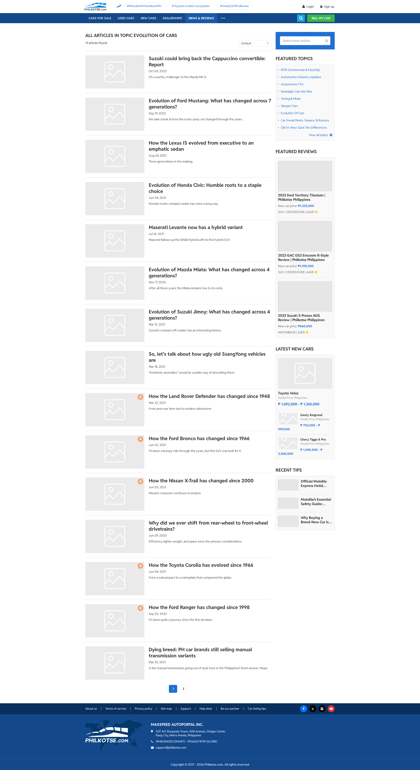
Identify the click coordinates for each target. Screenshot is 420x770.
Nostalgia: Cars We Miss (296, 91)
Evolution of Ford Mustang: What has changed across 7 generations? (210, 104)
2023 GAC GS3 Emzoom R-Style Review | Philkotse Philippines (303, 257)
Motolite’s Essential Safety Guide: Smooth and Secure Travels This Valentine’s (316, 501)
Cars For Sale (100, 18)
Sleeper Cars (289, 106)
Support (185, 708)
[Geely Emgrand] (288, 418)
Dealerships (172, 18)
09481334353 (164, 741)
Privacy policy (143, 708)
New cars (148, 18)
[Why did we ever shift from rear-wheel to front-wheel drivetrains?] (114, 536)
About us (91, 708)
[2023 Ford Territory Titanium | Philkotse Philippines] (305, 176)
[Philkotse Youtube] (331, 708)
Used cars (126, 18)
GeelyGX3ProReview (235, 6)
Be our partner (230, 708)
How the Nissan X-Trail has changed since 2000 (201, 481)
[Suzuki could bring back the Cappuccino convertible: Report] (114, 72)
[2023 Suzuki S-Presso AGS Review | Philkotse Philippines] (305, 296)
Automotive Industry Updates (301, 77)
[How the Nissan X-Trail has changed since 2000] (114, 494)
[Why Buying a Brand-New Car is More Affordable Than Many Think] (288, 521)
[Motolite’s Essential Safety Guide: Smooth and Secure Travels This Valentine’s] (288, 503)
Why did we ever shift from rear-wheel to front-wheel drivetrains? (208, 526)
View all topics (318, 135)
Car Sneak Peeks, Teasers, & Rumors (305, 120)
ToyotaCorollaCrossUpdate (192, 6)
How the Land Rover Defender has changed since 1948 (209, 396)
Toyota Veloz (288, 393)
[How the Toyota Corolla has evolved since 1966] (114, 578)
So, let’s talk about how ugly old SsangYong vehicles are (207, 357)
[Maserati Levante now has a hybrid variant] (114, 240)
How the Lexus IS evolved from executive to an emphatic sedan (201, 146)
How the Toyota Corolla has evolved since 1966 (201, 565)
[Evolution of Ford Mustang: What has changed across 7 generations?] (114, 114)
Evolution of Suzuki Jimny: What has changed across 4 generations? (209, 315)
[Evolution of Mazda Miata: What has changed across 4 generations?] (114, 283)
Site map (166, 708)
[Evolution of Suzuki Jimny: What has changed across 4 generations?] (114, 325)
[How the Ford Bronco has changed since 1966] (114, 452)
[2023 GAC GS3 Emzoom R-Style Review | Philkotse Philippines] (305, 236)
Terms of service (115, 708)
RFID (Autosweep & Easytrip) (300, 70)
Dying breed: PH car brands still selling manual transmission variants (200, 652)
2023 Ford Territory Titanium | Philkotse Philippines (301, 197)
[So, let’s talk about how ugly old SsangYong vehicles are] (114, 367)
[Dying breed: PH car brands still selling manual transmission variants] (114, 663)
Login (310, 7)
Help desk (206, 708)
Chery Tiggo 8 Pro (313, 439)
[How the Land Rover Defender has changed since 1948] (114, 409)
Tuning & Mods (291, 99)
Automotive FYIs (292, 84)
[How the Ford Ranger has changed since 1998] (114, 620)
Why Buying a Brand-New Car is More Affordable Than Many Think (315, 520)
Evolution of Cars (292, 113)
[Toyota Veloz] (305, 373)
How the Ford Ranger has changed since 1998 (199, 607)
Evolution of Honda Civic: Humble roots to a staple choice (205, 188)
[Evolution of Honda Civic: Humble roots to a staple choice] (114, 198)
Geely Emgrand (311, 415)
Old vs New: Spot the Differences (304, 128)
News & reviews (201, 18)
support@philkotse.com (171, 747)
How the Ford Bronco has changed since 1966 (199, 438)
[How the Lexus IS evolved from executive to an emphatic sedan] (114, 156)
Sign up (329, 7)
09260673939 (196, 741)
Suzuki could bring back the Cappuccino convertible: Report (207, 61)
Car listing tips (257, 708)
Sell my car (321, 18)
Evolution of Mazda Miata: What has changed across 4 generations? (209, 272)
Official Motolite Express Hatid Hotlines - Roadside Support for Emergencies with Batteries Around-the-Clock (316, 483)
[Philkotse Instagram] (322, 708)
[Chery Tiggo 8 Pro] (288, 443)
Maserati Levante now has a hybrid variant (196, 227)
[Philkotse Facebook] (303, 708)
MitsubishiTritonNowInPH (145, 6)
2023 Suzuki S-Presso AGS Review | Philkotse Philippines (301, 317)
